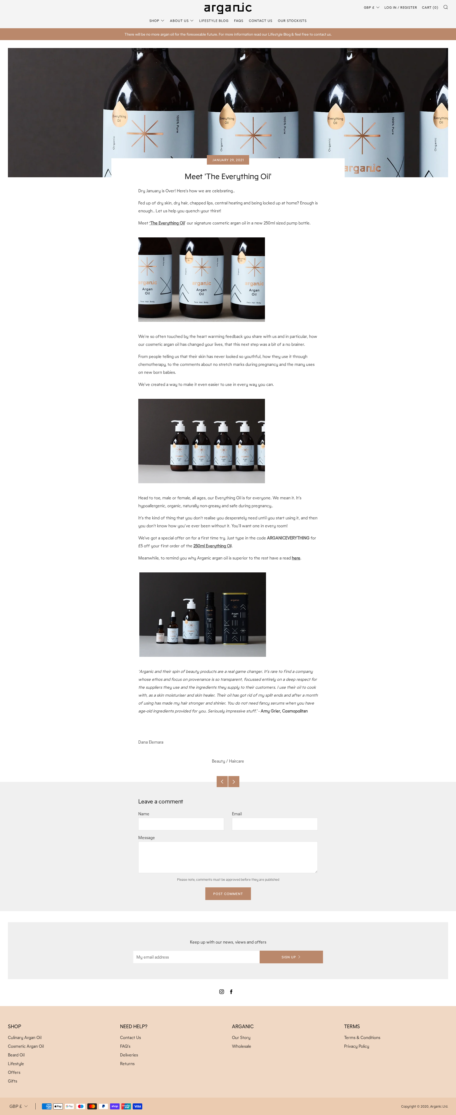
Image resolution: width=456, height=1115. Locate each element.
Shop (154, 20)
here (296, 557)
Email (237, 813)
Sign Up (289, 957)
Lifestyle (16, 1063)
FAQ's (125, 1046)
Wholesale (241, 1046)
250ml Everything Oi (212, 545)
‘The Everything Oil (167, 222)
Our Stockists (292, 20)
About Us (179, 20)
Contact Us (260, 20)
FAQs (238, 20)
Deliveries (129, 1054)
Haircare (236, 760)
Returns (127, 1063)
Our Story (241, 1037)
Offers (14, 1072)
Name (143, 813)
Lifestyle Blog (214, 20)
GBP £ (369, 7)
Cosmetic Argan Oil (26, 1046)
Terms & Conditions (362, 1037)
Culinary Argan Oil (24, 1037)
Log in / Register (400, 7)
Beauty (218, 760)
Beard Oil (16, 1054)
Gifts (12, 1080)
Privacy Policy (356, 1046)
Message (146, 837)
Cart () (430, 7)
